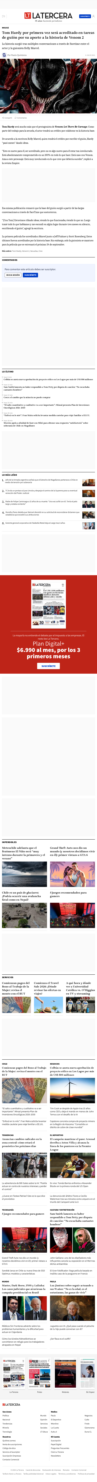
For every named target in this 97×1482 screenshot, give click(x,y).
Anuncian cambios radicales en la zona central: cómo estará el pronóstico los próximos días (22, 1143)
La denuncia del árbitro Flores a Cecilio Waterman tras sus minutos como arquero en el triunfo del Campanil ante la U (72, 1198)
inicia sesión (13, 275)
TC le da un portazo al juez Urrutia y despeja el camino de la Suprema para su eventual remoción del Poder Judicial (41, 491)
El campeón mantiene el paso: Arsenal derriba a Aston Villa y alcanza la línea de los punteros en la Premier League (72, 1144)
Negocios (54, 1064)
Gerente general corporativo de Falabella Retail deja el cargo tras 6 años (35, 523)
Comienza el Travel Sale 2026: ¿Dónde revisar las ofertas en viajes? (47, 988)
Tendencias (8, 1135)
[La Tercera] (14, 1388)
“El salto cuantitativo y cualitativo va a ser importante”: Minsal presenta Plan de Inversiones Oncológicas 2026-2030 (46, 406)
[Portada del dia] (48, 627)
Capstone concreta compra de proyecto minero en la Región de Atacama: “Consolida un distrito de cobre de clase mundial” (72, 1124)
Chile (4, 1064)
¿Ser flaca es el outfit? (60, 1338)
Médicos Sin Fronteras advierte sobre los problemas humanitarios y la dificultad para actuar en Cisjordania (22, 1328)
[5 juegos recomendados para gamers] (72, 915)
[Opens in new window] (65, 1388)
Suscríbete (31, 275)
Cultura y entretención (62, 1210)
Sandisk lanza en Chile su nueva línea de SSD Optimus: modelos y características (23, 1272)
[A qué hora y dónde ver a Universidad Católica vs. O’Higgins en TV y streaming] (80, 1005)
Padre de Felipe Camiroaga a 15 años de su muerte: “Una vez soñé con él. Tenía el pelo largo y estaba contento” (41, 502)
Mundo (5, 1281)
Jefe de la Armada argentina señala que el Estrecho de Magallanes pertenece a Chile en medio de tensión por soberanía (41, 481)
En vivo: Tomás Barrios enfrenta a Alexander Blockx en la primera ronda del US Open (71, 1185)
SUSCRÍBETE (49, 666)
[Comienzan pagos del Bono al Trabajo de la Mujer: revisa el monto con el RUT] (16, 1005)
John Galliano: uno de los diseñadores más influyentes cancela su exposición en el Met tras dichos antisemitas (72, 1260)
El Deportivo (56, 1135)
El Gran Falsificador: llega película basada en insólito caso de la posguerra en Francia (71, 1272)
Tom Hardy (16, 251)
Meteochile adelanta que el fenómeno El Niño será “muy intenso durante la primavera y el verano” (23, 853)
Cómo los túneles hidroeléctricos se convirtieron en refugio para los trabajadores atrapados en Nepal (23, 1341)
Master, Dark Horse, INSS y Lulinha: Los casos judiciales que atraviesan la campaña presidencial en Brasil (23, 1289)
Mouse (5, 27)
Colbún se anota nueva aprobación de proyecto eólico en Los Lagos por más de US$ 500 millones (48, 380)
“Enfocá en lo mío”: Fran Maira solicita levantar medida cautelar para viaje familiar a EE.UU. (47, 416)
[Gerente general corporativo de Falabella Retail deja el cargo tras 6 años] (88, 525)
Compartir (8, 118)
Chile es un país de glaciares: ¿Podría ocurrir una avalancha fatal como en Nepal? (21, 896)
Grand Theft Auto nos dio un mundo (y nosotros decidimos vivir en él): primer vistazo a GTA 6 (72, 852)
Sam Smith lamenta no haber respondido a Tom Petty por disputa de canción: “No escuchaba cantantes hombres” (46, 388)
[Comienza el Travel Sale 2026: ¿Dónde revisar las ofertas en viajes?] (48, 1005)
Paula (53, 1281)
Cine (40, 251)
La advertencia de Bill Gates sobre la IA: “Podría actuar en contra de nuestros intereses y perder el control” (24, 1186)
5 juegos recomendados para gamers (68, 894)
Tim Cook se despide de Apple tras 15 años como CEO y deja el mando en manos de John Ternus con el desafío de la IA (72, 1111)
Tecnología (8, 1210)
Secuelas (34, 251)
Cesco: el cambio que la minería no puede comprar (27, 398)
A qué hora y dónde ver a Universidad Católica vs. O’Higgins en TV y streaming (80, 988)
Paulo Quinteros (19, 55)
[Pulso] (39, 1388)
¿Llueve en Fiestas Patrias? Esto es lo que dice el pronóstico (23, 1197)
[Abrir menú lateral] (4, 16)
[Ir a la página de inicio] (48, 16)
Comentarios (22, 118)
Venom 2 (25, 251)
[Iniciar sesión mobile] (93, 16)
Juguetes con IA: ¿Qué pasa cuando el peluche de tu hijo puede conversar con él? (72, 1327)
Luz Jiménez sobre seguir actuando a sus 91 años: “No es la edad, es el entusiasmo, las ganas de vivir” (71, 1289)
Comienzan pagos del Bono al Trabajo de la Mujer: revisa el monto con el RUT (16, 988)
